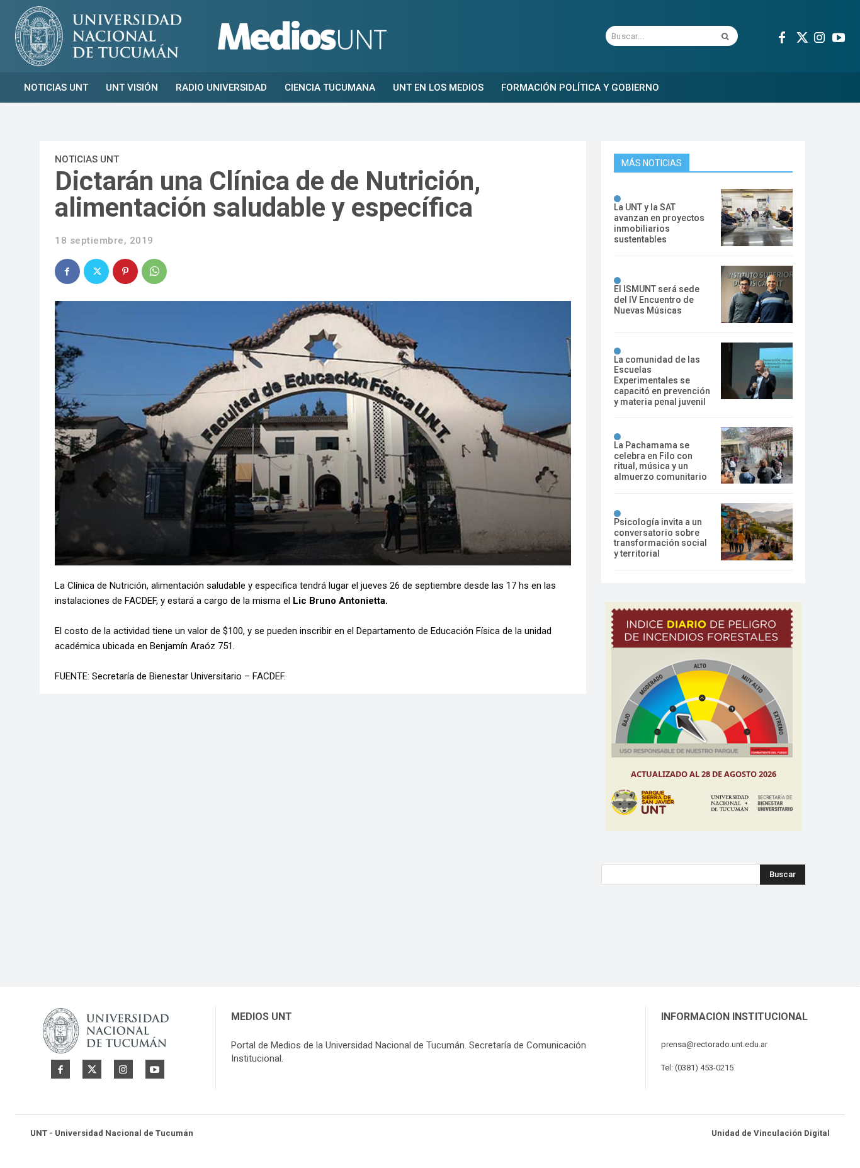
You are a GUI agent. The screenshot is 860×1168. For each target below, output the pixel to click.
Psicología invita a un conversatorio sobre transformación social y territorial (660, 537)
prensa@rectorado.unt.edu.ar (714, 1044)
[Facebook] (782, 36)
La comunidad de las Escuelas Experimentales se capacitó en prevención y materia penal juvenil (662, 380)
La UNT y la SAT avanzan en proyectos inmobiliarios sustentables (659, 223)
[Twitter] (801, 36)
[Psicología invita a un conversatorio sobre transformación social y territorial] (757, 531)
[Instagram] (819, 36)
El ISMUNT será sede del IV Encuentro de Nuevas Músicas (656, 299)
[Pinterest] (125, 271)
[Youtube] (838, 36)
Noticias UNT (87, 159)
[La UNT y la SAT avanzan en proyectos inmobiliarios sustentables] (757, 217)
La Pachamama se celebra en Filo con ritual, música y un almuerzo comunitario (660, 461)
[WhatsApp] (154, 271)
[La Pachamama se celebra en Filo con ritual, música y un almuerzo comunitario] (757, 455)
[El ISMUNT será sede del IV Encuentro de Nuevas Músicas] (757, 294)
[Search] (725, 36)
